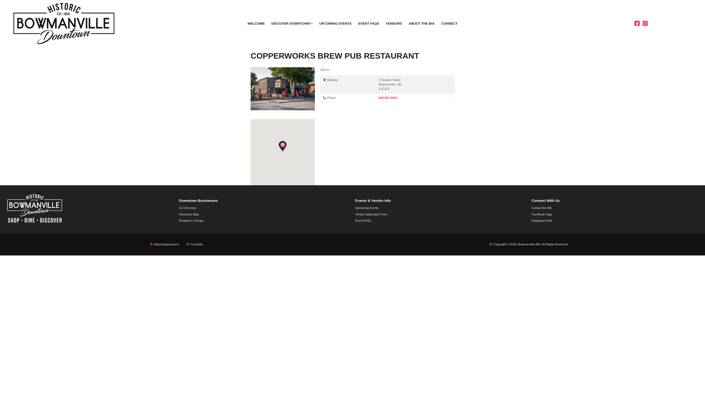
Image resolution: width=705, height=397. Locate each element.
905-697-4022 (388, 97)
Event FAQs (368, 23)
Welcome (256, 23)
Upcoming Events (335, 23)
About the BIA (422, 23)
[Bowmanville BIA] (63, 23)
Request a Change (191, 220)
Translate (196, 244)
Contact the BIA (542, 208)
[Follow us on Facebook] (637, 24)
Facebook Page (542, 214)
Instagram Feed (542, 220)
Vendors (394, 23)
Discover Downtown (290, 23)
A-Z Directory (187, 208)
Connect (449, 23)
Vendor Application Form (371, 214)
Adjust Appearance (166, 244)
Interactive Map (189, 214)
